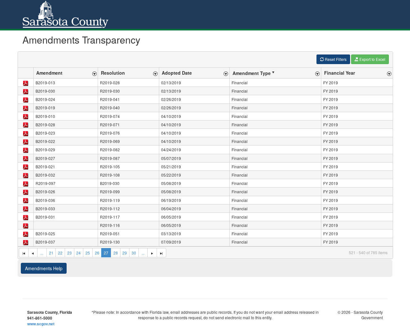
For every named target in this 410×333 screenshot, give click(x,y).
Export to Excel (371, 59)
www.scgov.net (40, 324)
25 (88, 252)
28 (115, 252)
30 (134, 252)
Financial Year (339, 73)
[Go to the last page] (161, 253)
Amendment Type (252, 73)
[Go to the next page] (152, 253)
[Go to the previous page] (32, 253)
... (41, 252)
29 (124, 252)
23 (69, 252)
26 (97, 252)
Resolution (113, 73)
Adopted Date (177, 73)
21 (51, 252)
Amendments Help (43, 268)
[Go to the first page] (23, 253)
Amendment (49, 73)
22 (60, 252)
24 (78, 252)
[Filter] (94, 73)
